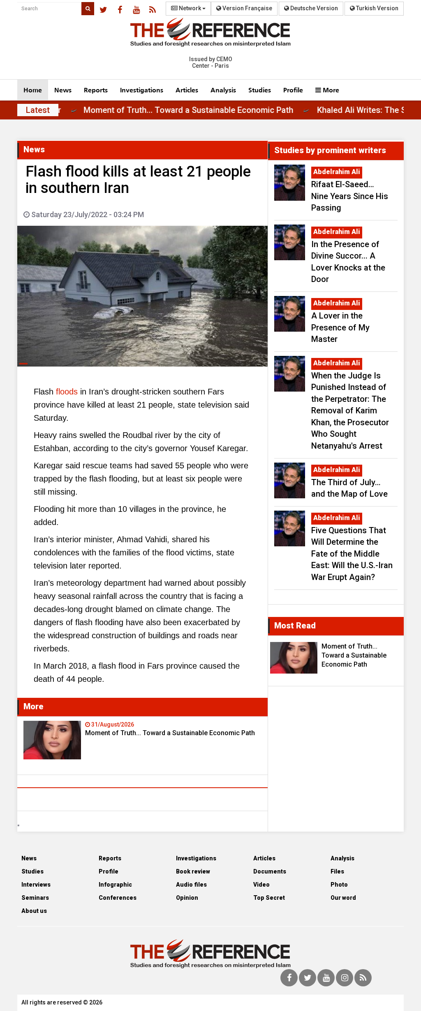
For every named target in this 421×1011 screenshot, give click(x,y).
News (63, 89)
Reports (96, 89)
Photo (339, 884)
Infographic (115, 884)
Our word (343, 897)
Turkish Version (376, 8)
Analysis (223, 89)
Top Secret (269, 897)
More (330, 89)
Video (261, 884)
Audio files (191, 884)
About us (34, 911)
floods (67, 391)
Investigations (141, 89)
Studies (259, 89)
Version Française (246, 8)
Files (337, 871)
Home (32, 89)
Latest (38, 110)
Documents (269, 871)
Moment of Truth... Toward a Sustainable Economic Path (207, 110)
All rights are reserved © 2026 (61, 1002)
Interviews (36, 884)
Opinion (187, 897)
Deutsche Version (313, 8)
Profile (293, 89)
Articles (187, 89)
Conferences (117, 897)
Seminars (35, 897)
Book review (193, 871)
